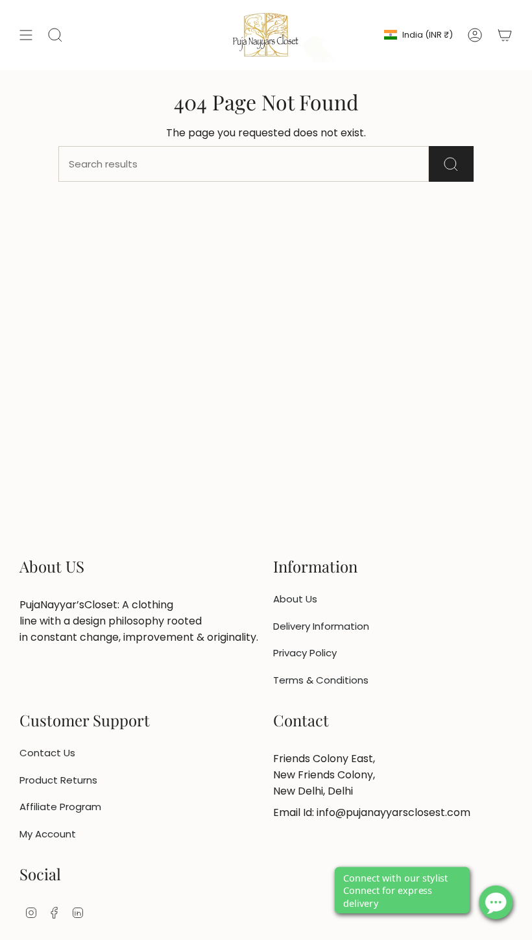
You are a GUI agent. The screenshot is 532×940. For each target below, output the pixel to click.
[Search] (451, 164)
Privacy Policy (305, 653)
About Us (295, 599)
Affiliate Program (60, 806)
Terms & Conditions (321, 680)
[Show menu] (26, 35)
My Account (47, 834)
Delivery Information (321, 626)
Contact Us (47, 753)
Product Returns (58, 780)
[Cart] (505, 35)
